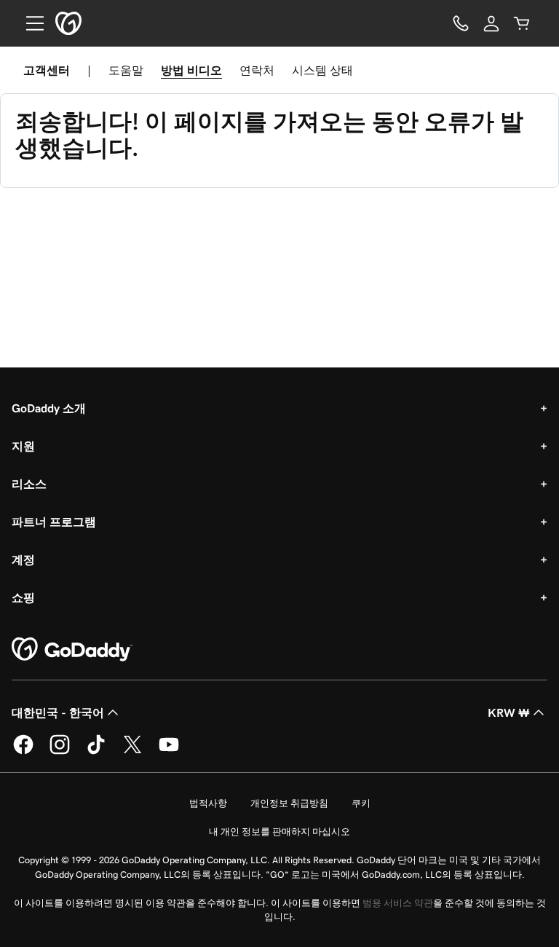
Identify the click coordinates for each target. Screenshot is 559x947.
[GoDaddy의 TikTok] (96, 752)
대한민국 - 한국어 (58, 712)
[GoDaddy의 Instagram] (59, 752)
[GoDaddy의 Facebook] (23, 752)
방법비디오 (191, 70)
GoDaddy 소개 (49, 408)
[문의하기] (461, 23)
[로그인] (491, 23)
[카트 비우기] (522, 23)
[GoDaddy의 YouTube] (169, 752)
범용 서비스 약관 (397, 903)
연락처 (256, 70)
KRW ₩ (509, 712)
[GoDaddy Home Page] (72, 649)
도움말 (125, 70)
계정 (23, 559)
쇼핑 (23, 597)
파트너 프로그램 (54, 521)
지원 (23, 446)
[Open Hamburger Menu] (29, 23)
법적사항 (208, 803)
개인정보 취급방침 (289, 803)
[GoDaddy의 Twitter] (132, 752)
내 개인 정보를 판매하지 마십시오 (279, 831)
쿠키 (361, 803)
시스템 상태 (322, 70)
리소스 (29, 484)
